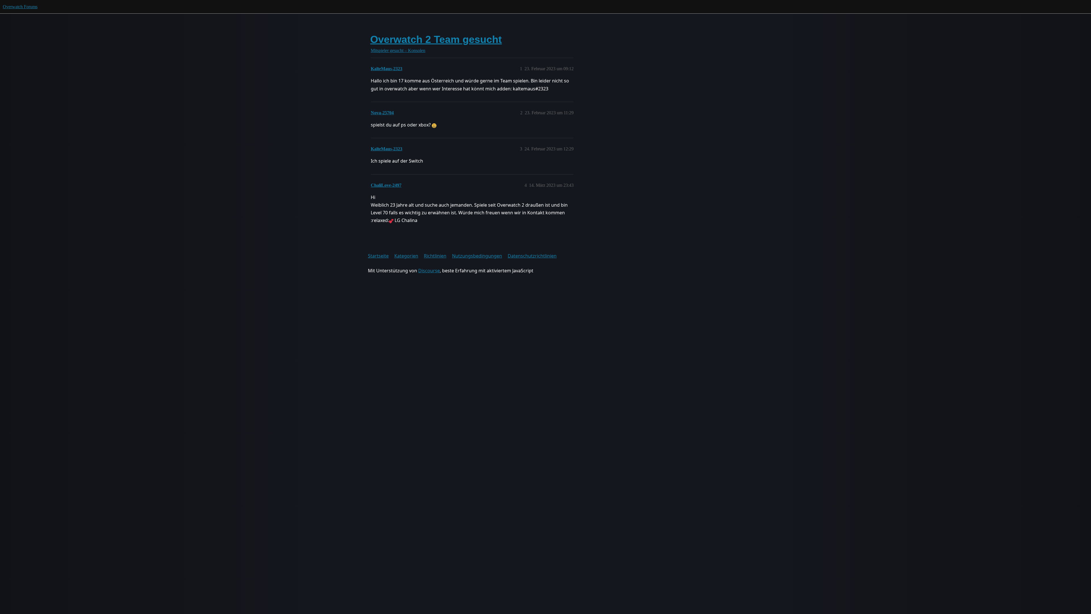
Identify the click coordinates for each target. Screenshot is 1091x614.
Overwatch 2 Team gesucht (436, 39)
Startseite (378, 256)
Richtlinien (435, 256)
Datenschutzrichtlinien (532, 256)
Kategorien (406, 256)
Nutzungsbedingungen (477, 256)
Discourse (429, 270)
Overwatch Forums (20, 6)
